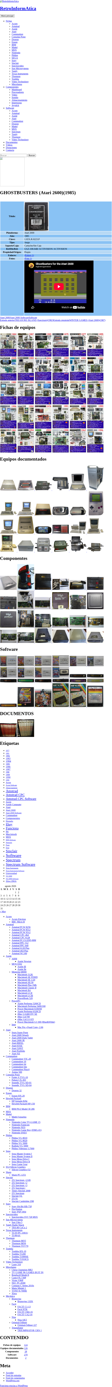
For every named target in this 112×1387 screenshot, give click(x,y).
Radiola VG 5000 (20, 1146)
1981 (7, 753)
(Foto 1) (28, 258)
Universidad (11, 873)
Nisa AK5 (22, 1320)
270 (26, 1354)
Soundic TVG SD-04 (22, 1085)
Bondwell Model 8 (20, 1275)
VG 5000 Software (12, 879)
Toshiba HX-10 (19, 1251)
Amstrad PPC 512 (20, 943)
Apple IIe (22, 969)
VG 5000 (9, 876)
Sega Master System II (22, 1156)
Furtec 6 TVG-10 (20, 1077)
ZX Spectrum (18, 1193)
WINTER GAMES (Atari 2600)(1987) (79, 320)
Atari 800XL (18, 1043)
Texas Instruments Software (15, 871)
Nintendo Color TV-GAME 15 (26, 1122)
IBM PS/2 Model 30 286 (23, 1109)
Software (10, 108)
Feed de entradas (13, 1375)
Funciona (12, 828)
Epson (15, 42)
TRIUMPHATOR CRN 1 (30, 1330)
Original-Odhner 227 (27, 1325)
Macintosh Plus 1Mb (27, 985)
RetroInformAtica (18, 8)
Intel (14, 1024)
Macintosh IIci (24, 990)
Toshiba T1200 (19, 1254)
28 (26, 1351)
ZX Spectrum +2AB (21, 1180)
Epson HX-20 (18, 1096)
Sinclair (15, 63)
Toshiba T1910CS (20, 1259)
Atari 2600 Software (19, 317)
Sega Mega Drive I (20, 1159)
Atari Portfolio (18, 1051)
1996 (7, 780)
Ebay (9, 824)
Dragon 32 (17, 1090)
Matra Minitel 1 (19, 1288)
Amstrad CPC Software (21, 798)
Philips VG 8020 (19, 1140)
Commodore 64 (19, 1064)
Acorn (15, 23)
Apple (14, 29)
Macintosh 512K (25, 974)
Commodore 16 (19, 1061)
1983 (8, 758)
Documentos (12, 142)
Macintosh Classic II (27, 987)
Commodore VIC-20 (21, 1059)
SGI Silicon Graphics (16, 1167)
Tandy (15, 71)
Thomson (16, 76)
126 (26, 1348)
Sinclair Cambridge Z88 (23, 1201)
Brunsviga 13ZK (25, 1301)
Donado (9, 821)
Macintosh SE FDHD (28, 977)
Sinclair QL (17, 1196)
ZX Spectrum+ (19, 1188)
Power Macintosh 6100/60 (30, 1009)
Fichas (9, 21)
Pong (7, 845)
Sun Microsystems (20, 68)
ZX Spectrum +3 (19, 1185)
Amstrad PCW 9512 (21, 932)
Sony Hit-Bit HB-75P (22, 1206)
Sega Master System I (22, 1154)
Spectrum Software (20, 864)
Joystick (15, 105)
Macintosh (11, 834)
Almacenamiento (19, 100)
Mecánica (10, 1296)
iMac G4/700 (24, 1016)
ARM (14, 958)
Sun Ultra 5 (17, 1222)
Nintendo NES (18, 1127)
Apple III (22, 966)
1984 (8, 761)
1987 (8, 769)
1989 (8, 775)
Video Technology (20, 81)
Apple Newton (24, 961)
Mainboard (17, 89)
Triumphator (17, 1328)
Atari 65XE (17, 1045)
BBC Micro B (18, 922)
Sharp (8, 1172)
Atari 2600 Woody (20, 1035)
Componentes (12, 87)
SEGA (15, 58)
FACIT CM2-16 (25, 1312)
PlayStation (17, 1209)
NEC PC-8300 (18, 1283)
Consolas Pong (19, 37)
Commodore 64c (19, 1067)
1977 (7, 751)
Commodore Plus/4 (20, 1069)
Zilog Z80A (11, 881)
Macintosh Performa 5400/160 (32, 1006)
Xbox (14, 1293)
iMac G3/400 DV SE (27, 1014)
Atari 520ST (17, 1048)
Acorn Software (11, 785)
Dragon (15, 39)
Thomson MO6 (19, 1243)
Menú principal (7, 16)
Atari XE (16, 1053)
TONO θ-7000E (19, 1291)
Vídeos (9, 145)
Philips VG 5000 (19, 1143)
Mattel (15, 47)
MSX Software (11, 840)
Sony (14, 60)
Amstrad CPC (15, 795)
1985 (8, 764)
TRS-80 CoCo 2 (19, 1227)
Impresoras (17, 102)
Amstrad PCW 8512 (21, 929)
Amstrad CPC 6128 (21, 937)
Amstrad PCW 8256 (21, 927)
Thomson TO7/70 (20, 1246)
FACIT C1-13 (24, 1306)
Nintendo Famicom (20, 1125)
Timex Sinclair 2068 (21, 1190)
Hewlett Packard (13, 1098)
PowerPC (16, 1001)
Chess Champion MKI (22, 1270)
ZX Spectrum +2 (19, 1183)
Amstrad (16, 26)
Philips (15, 55)
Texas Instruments (20, 73)
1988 (7, 772)
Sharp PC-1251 (19, 1175)
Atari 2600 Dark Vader (22, 1038)
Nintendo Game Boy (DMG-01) (27, 1130)
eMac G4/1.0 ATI (26, 1019)
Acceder (10, 1372)
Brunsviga (16, 1299)
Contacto (10, 150)
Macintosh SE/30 (25, 982)
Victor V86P (17, 1280)
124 (26, 1345)
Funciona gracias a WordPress (14, 1385)
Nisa (14, 1317)
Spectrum (16, 131)
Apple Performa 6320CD (29, 1011)
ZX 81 (15, 1198)
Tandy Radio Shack (15, 1225)
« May (3, 911)
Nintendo (16, 52)
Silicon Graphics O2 (21, 1169)
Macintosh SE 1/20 (26, 980)
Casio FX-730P (19, 1277)
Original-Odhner (19, 1322)
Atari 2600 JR (18, 1040)
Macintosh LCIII (25, 995)
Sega (7, 848)
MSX (14, 50)
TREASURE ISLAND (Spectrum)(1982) (26, 320)
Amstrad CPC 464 (20, 935)
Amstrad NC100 (19, 953)
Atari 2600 (5, 317)
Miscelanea (17, 84)
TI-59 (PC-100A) (20, 1233)
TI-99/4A (16, 1235)
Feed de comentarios (15, 1378)
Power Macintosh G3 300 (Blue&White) (36, 1022)
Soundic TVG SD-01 (22, 1082)
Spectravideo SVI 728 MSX (25, 1217)
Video (14, 95)
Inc (7, 831)
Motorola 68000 (19, 972)
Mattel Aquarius (19, 1117)
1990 (8, 777)
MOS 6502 (17, 964)
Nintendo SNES (19, 1132)
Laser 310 (16, 1264)
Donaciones (11, 147)
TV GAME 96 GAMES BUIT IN (27, 1272)
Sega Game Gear (19, 1164)
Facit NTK (23, 1309)
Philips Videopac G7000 (23, 1148)
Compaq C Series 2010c (23, 1285)
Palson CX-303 (19, 1080)
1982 (8, 756)
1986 (8, 766)
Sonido (15, 97)
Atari (14, 31)
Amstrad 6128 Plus (20, 948)
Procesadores (18, 92)
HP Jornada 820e (19, 1101)
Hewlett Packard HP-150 (23, 1103)
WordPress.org (12, 1380)
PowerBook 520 (25, 998)
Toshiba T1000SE (20, 1256)
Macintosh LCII (25, 993)
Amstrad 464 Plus (20, 951)
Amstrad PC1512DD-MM (24, 940)
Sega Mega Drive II (21, 1161)
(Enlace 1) (29, 255)
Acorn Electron (19, 919)
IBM (14, 44)
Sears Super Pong (20, 1032)
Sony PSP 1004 (19, 1212)
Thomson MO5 (19, 1241)
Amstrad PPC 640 (20, 945)
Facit (14, 1304)
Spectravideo (18, 66)
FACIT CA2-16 (25, 1314)
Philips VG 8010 (19, 1138)
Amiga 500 (17, 1072)
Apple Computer (13, 804)
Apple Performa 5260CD (29, 1003)
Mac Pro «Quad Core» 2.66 (30, 1027)
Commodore (17, 34)
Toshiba (15, 79)
